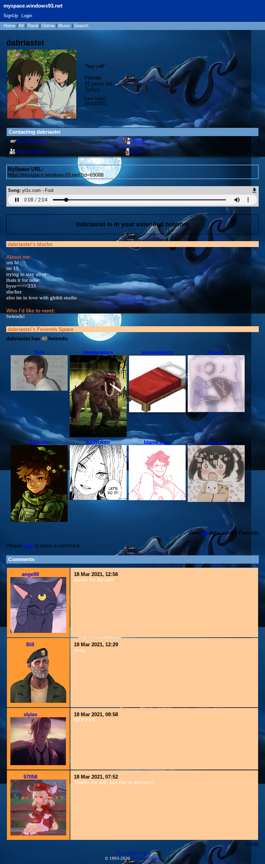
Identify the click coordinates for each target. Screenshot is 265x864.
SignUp (10, 15)
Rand (33, 25)
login (28, 545)
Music (64, 25)
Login (26, 15)
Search (81, 25)
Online (48, 25)
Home (9, 25)
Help (132, 852)
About (121, 852)
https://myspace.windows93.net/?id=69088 (56, 175)
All (22, 25)
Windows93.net (145, 858)
